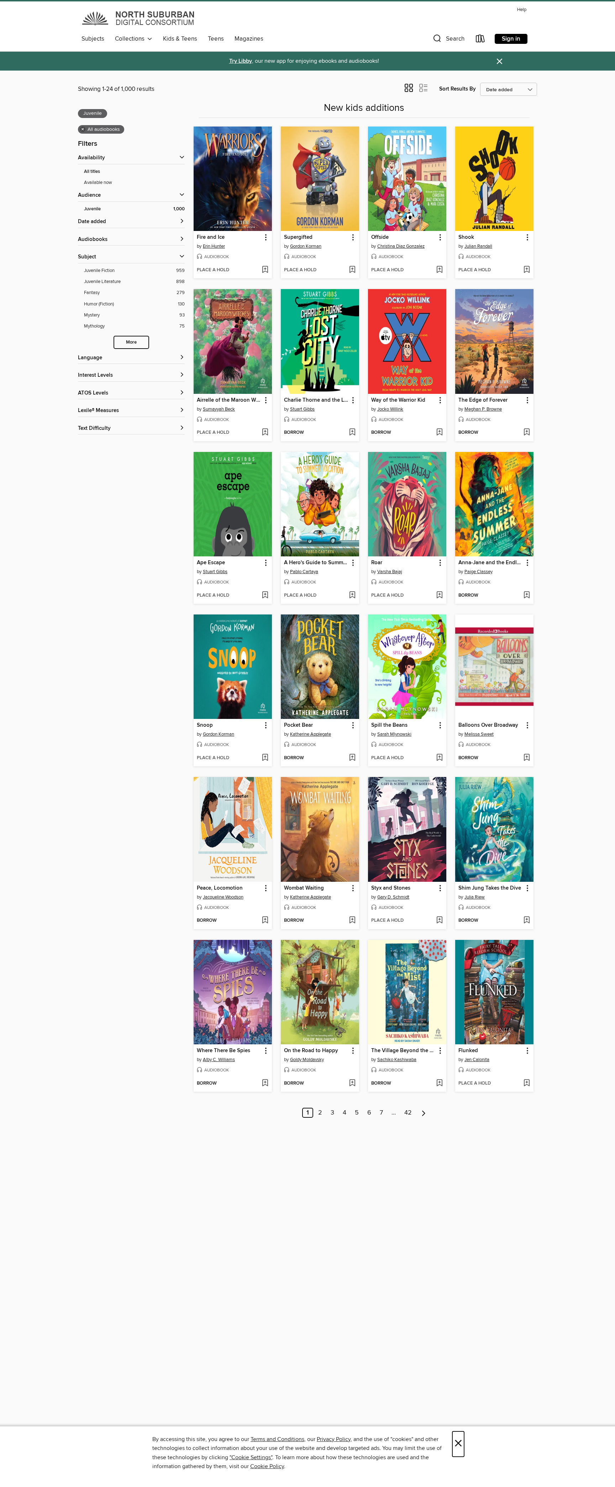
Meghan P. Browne (483, 409)
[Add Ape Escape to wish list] (265, 595)
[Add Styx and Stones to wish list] (439, 920)
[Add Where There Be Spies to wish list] (265, 1083)
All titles (92, 172)
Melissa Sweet (479, 734)
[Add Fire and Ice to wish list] (265, 270)
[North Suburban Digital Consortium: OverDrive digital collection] (138, 18)
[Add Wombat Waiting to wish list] (352, 920)
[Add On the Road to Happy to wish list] (352, 1083)
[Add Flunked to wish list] (526, 1083)
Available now (98, 182)
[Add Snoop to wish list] (265, 758)
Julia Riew (474, 897)
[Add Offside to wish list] (439, 270)
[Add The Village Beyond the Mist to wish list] (439, 1083)
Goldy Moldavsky (307, 1059)
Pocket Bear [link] (298, 725)
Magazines (249, 39)
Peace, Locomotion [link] (220, 888)
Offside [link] (380, 237)
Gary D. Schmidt (393, 897)
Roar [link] (376, 563)
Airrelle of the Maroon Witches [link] (229, 400)
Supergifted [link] (298, 237)
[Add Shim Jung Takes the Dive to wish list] (526, 920)
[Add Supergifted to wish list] (352, 270)
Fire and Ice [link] (211, 237)
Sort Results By (457, 89)
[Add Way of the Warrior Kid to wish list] (439, 432)
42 (408, 1113)
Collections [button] (131, 39)
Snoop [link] (205, 725)
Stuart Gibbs (302, 409)
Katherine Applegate (310, 734)
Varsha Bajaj (389, 572)
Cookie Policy (267, 1466)
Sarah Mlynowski (394, 734)
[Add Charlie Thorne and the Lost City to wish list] (352, 432)
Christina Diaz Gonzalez (401, 246)
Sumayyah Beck (219, 409)
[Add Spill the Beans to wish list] (439, 758)
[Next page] (424, 1112)
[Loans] (480, 40)
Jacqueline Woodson (223, 897)
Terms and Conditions (277, 1439)
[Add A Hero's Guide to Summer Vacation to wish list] (352, 595)
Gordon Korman (305, 246)
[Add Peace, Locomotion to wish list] (265, 920)
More (131, 342)
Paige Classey (478, 572)
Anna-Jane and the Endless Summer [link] (491, 563)
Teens (216, 39)
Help (521, 9)
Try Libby (240, 61)
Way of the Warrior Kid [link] (398, 400)
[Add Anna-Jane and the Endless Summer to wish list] (526, 595)
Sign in (511, 39)
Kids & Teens (180, 39)
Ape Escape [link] (211, 563)
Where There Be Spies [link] (223, 1051)
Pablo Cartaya (304, 572)
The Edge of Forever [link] (483, 400)
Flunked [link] (468, 1051)
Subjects (93, 39)
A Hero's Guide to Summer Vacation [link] (316, 563)
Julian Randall (478, 246)
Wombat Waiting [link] (304, 888)
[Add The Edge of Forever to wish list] (526, 432)
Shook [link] (466, 237)
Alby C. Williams (219, 1059)
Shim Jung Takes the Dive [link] (489, 888)
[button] (448, 40)
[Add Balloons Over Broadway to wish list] (526, 758)
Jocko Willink (390, 409)
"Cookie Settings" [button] (251, 1457)
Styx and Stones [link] (390, 888)
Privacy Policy (334, 1439)
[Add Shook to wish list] (526, 270)
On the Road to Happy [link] (311, 1051)
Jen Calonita (476, 1059)
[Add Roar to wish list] (439, 595)
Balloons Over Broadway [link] (488, 725)
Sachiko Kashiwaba (396, 1059)
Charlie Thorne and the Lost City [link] (316, 400)
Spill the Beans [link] (389, 725)
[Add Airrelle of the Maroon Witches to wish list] (265, 432)
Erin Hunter (214, 246)
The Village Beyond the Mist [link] (403, 1051)
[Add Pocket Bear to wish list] (352, 758)
